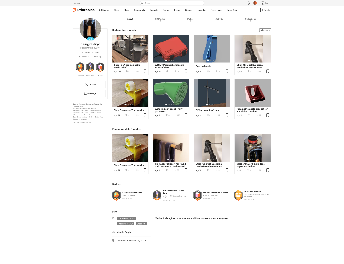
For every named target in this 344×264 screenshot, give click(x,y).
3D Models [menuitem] (104, 10)
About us (84, 119)
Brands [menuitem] (166, 10)
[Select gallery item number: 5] (134, 60)
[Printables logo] (83, 10)
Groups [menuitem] (188, 10)
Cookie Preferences (90, 115)
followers (84, 56)
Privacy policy (77, 115)
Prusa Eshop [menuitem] (216, 10)
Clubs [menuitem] (126, 10)
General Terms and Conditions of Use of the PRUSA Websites (87, 105)
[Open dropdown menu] (105, 31)
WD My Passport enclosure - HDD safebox (170, 66)
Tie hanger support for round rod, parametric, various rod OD (170, 165)
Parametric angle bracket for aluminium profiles (252, 110)
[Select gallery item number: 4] (132, 60)
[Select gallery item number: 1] (125, 60)
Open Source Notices (80, 117)
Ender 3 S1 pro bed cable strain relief (127, 66)
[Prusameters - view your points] (255, 3)
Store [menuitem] (116, 10)
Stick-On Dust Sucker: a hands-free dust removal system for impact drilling (250, 66)
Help (90, 117)
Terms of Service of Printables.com (84, 108)
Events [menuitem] (177, 10)
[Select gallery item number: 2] (128, 60)
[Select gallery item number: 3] (130, 60)
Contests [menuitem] (154, 10)
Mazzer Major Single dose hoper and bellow (251, 165)
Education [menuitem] (201, 10)
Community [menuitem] (139, 10)
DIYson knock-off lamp (208, 110)
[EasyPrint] (249, 3)
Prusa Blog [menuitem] (232, 10)
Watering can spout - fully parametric (168, 110)
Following (96, 56)
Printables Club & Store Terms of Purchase (87, 110)
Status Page (99, 117)
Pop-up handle (203, 66)
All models (265, 30)
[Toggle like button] (115, 71)
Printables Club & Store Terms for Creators (87, 112)
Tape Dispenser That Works (129, 110)
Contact (75, 119)
